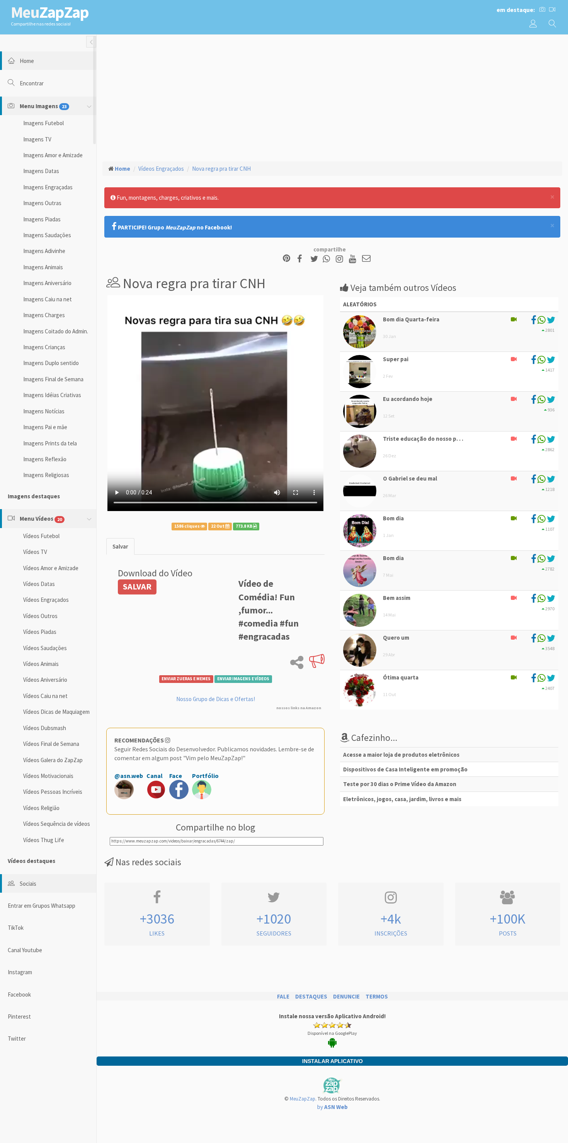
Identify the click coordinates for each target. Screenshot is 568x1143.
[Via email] (366, 259)
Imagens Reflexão (44, 459)
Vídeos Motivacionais (48, 776)
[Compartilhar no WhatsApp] (328, 259)
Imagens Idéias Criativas (52, 395)
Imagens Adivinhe (44, 251)
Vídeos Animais (41, 663)
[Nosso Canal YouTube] (354, 259)
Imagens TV (37, 139)
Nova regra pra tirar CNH (221, 168)
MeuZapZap (302, 1098)
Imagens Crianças (44, 347)
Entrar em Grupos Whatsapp (41, 905)
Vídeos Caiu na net (45, 696)
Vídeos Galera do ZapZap (53, 760)
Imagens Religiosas (46, 475)
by (332, 1107)
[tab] (120, 546)
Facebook (19, 994)
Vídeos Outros (40, 616)
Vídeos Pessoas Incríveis (52, 791)
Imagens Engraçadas (48, 187)
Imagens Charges (44, 315)
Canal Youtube (25, 950)
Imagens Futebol (43, 123)
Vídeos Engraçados (46, 599)
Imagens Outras (42, 203)
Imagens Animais (43, 267)
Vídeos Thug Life (43, 840)
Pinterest (19, 1016)
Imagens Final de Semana (53, 379)
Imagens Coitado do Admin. (55, 331)
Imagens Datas (41, 171)
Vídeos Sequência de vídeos (56, 823)
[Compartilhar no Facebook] (302, 259)
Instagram (20, 972)
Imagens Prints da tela (50, 443)
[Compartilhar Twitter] (315, 259)
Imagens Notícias (44, 411)
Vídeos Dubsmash (44, 728)
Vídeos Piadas (39, 631)
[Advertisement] (332, 97)
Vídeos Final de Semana (51, 743)
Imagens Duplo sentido (51, 363)
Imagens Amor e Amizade (53, 155)
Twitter (17, 1038)
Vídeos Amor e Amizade (50, 568)
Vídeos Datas (39, 584)
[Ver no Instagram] (340, 259)
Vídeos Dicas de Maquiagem (56, 711)
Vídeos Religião (41, 808)
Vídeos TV (35, 551)
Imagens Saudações (47, 235)
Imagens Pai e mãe (45, 427)
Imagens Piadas (42, 219)
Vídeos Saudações (45, 648)
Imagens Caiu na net (47, 299)
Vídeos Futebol (41, 536)
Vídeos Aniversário (45, 679)
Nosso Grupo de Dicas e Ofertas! (215, 699)
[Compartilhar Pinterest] (286, 259)
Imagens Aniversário (47, 283)
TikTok (16, 927)
